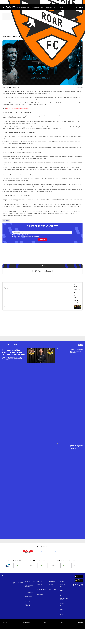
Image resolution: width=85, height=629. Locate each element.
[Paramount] (66, 565)
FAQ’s (61, 590)
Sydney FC (51, 586)
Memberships (49, 7)
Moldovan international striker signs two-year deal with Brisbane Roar (76, 447)
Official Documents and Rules (65, 587)
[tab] (37, 271)
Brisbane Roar (40, 584)
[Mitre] (32, 565)
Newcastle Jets (52, 581)
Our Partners (62, 612)
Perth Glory (51, 584)
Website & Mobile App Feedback (64, 602)
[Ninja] (42, 552)
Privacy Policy (22, 234)
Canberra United (40, 586)
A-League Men (6, 220)
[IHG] (42, 565)
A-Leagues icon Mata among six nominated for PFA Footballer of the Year (16, 308)
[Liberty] (8, 565)
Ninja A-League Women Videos (30, 582)
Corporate (62, 581)
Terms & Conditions (25, 622)
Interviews (27, 599)
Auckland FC (39, 581)
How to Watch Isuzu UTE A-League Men (29, 593)
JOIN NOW (81, 7)
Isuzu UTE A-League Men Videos (29, 586)
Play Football (62, 614)
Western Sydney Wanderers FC (52, 592)
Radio (61, 595)
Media (61, 609)
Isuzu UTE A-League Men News (17, 579)
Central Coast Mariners (41, 589)
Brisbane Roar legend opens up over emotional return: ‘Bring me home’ (76, 351)
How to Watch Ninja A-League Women (29, 589)
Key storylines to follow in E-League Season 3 (17, 108)
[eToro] (19, 565)
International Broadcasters (27, 605)
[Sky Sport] (76, 565)
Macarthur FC (39, 592)
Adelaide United (40, 578)
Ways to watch (63, 593)
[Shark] (57, 552)
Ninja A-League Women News (18, 583)
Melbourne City (40, 594)
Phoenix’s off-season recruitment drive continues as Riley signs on (15, 300)
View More (80, 344)
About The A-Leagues (64, 578)
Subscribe (42, 239)
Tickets (26, 578)
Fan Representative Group (64, 599)
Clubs (61, 7)
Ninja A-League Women (37, 7)
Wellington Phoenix (52, 589)
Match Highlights (28, 596)
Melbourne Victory (52, 578)
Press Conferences (29, 601)
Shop (45, 622)
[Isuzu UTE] (28, 552)
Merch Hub (62, 584)
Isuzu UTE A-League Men (23, 7)
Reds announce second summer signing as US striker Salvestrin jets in (16, 289)
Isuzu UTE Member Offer (64, 606)
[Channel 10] (55, 565)
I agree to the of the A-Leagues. (23, 234)
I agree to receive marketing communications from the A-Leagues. (27, 236)
